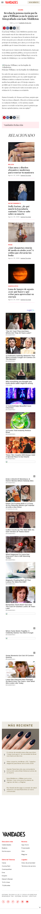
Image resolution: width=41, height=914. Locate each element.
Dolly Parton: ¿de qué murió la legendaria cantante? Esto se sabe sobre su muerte (19, 210)
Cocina (20, 10)
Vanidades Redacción (25, 23)
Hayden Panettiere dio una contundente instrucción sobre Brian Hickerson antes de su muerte (22, 771)
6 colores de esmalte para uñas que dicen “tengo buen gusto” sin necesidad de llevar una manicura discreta (22, 754)
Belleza (11, 164)
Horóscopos (13, 286)
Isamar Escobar (26, 175)
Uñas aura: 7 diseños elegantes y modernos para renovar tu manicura (21, 170)
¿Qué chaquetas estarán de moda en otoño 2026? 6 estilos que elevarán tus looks (21, 251)
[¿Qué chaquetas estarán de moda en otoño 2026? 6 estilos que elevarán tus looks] (21, 232)
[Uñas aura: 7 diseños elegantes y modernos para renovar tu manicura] (21, 152)
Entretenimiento (14, 203)
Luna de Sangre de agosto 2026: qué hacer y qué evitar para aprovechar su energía (21, 293)
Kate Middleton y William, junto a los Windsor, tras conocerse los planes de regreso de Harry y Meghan (20, 780)
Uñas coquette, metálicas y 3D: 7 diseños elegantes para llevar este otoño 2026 (21, 762)
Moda (10, 245)
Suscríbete (34, 2)
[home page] (11, 2)
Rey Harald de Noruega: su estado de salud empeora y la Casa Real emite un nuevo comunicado (22, 789)
